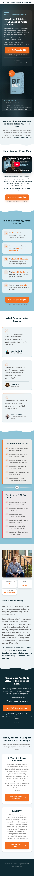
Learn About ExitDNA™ (15, 845)
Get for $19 (17, 50)
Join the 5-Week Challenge (16, 797)
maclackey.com (17, 866)
